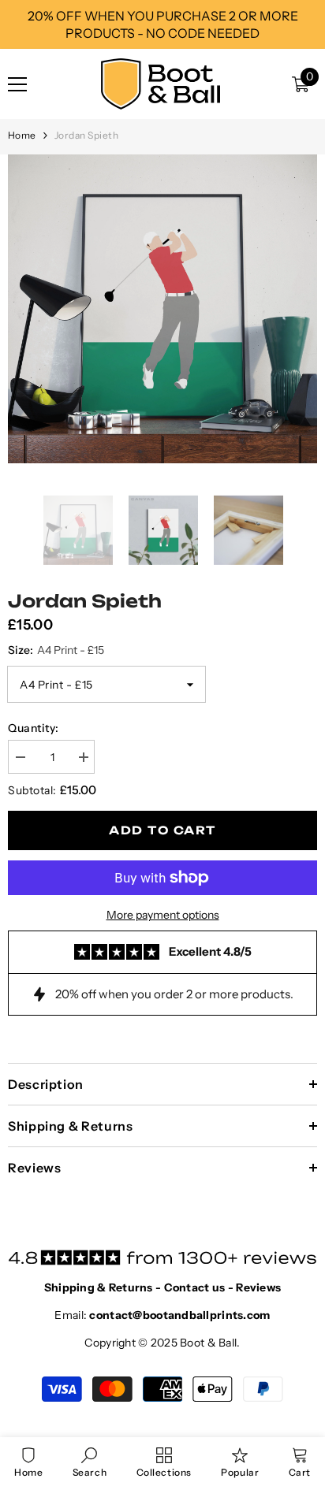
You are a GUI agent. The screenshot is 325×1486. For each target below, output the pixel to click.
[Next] (312, 530)
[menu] (17, 84)
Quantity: (33, 728)
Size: (56, 650)
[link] (89, 1461)
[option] (162, 308)
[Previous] (12, 530)
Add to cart (162, 830)
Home (22, 135)
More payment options (162, 915)
